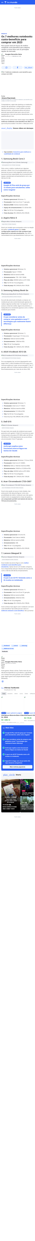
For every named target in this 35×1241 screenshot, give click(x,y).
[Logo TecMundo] (11, 2)
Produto (4, 33)
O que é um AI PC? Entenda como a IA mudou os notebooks (18, 579)
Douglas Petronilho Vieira (13, 54)
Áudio (26, 693)
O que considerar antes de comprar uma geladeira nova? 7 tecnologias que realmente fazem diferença (17, 320)
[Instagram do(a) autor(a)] (2, 681)
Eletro (16, 693)
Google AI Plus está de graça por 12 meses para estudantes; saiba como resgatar (17, 187)
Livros (21, 693)
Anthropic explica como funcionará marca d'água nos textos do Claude (15, 448)
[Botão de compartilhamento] (6, 67)
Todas (3, 693)
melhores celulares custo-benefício (12, 610)
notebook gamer (13, 229)
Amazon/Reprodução (8, 98)
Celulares (10, 693)
